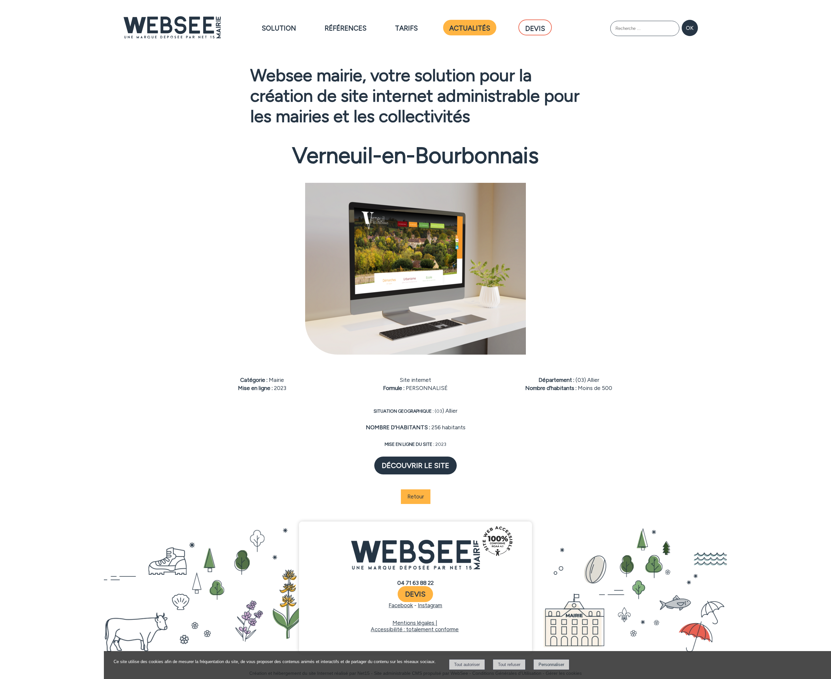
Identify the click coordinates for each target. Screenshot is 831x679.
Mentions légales (413, 623)
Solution (279, 27)
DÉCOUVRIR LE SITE (415, 465)
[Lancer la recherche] (690, 28)
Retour (415, 496)
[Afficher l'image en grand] (415, 352)
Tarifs (406, 27)
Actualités (469, 27)
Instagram (430, 605)
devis (415, 594)
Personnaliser (551, 664)
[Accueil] (172, 28)
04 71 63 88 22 (415, 583)
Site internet (415, 380)
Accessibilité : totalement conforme (415, 629)
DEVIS (535, 27)
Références (345, 27)
